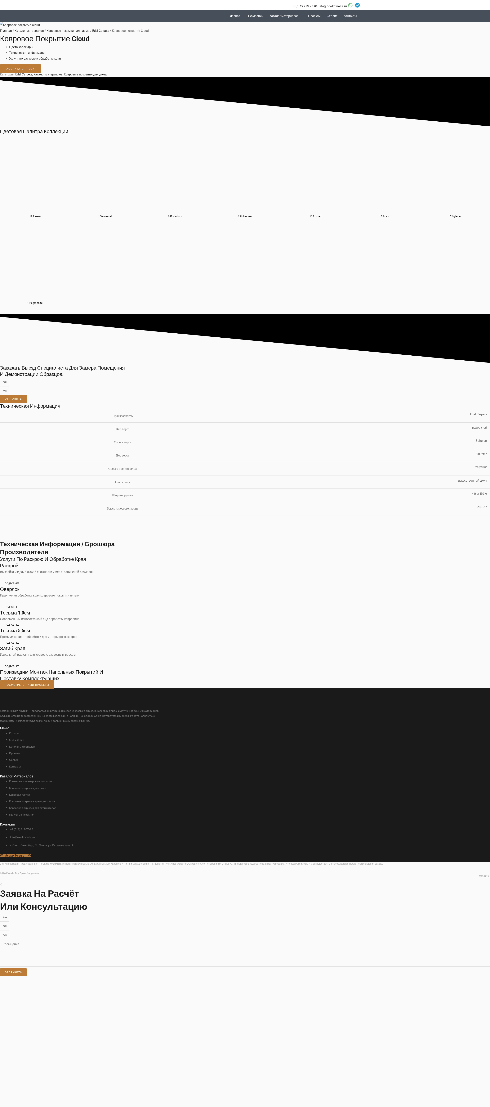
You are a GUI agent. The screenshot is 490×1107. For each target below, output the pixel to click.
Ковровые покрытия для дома (68, 31)
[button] (302, 6)
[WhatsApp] (350, 5)
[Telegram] (357, 5)
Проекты (314, 16)
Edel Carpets (100, 31)
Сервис (332, 16)
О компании (255, 16)
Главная (234, 16)
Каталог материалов (284, 16)
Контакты (350, 16)
